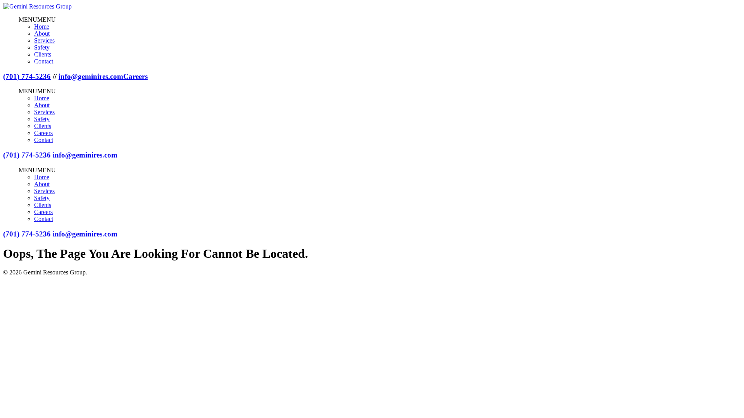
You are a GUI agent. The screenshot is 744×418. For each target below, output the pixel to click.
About (42, 33)
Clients (42, 54)
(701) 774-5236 (27, 76)
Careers (135, 76)
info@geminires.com (91, 76)
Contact (43, 61)
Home (41, 26)
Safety (42, 47)
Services (44, 40)
